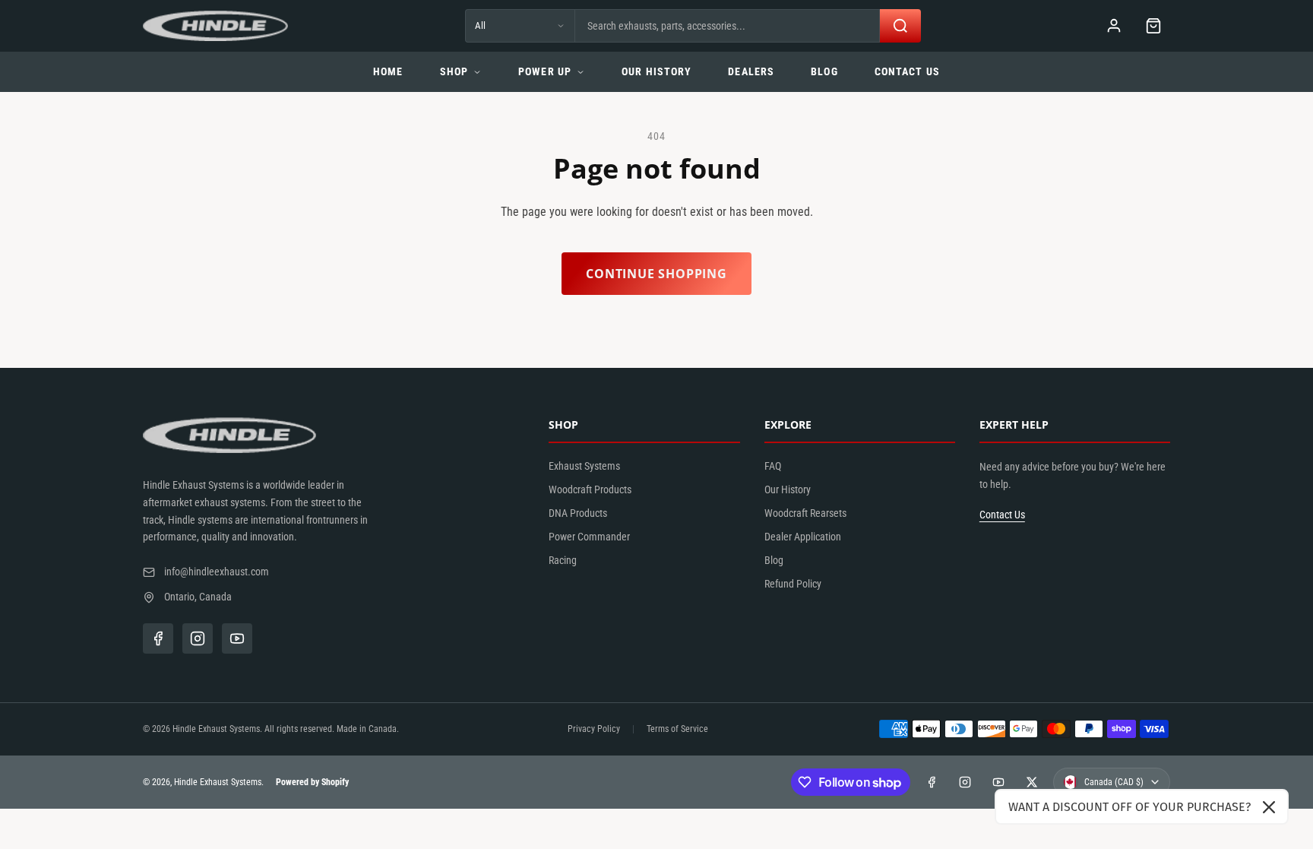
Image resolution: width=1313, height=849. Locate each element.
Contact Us (907, 71)
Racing (563, 560)
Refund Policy (792, 584)
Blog (824, 71)
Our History (656, 71)
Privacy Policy (594, 729)
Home (388, 71)
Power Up (544, 71)
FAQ (772, 466)
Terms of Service (677, 729)
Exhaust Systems (584, 466)
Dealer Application (802, 537)
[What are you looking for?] (900, 26)
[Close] (1269, 807)
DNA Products (578, 513)
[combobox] (727, 26)
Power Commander (589, 537)
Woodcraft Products (590, 489)
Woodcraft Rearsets (805, 513)
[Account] (1114, 26)
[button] (1153, 26)
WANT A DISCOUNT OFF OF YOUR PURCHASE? (1129, 807)
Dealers (751, 71)
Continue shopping (656, 273)
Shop (454, 71)
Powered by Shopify (312, 782)
